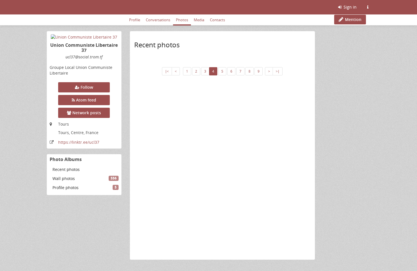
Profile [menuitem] (134, 19)
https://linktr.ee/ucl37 (78, 142)
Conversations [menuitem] (158, 19)
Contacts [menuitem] (217, 19)
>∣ (277, 71)
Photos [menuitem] (182, 19)
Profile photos (84, 187)
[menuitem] (84, 169)
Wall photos (84, 178)
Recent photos (66, 169)
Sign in (349, 7)
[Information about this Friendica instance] (367, 7)
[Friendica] (47, 7)
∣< (167, 71)
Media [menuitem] (199, 19)
